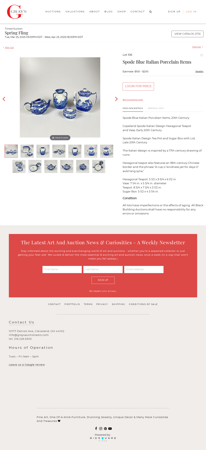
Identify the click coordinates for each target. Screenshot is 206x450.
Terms (88, 304)
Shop (121, 12)
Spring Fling (16, 32)
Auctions (53, 12)
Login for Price (138, 86)
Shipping (118, 304)
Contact (138, 12)
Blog (108, 12)
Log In (191, 12)
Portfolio (72, 304)
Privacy (102, 304)
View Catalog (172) (187, 34)
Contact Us (21, 322)
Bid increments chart (133, 100)
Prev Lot (9, 47)
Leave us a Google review (27, 364)
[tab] (133, 109)
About (94, 12)
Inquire (200, 71)
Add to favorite (202, 55)
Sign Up (103, 280)
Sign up (174, 12)
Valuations (75, 12)
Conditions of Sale (143, 304)
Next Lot (196, 46)
